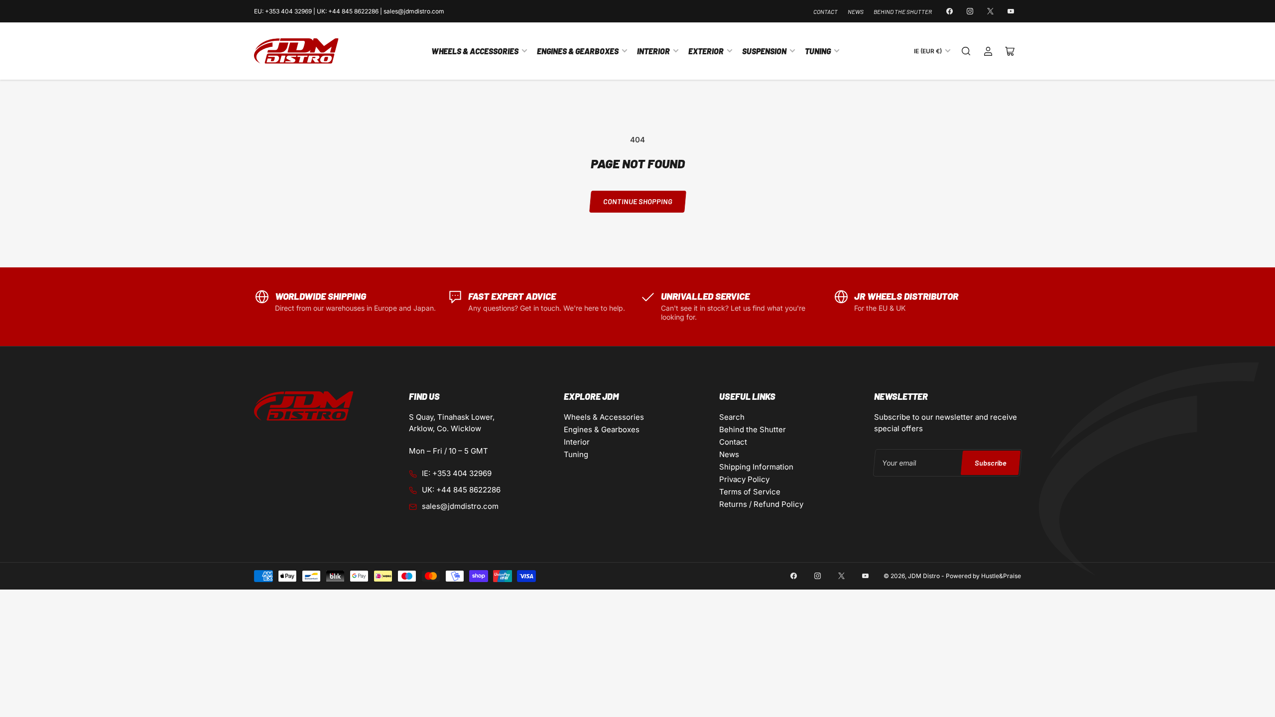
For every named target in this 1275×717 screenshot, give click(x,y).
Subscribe (990, 463)
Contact (825, 11)
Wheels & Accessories (474, 51)
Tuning (818, 51)
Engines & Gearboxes (578, 51)
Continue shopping (637, 201)
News (856, 11)
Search (732, 417)
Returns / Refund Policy (761, 504)
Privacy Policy (744, 479)
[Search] (966, 51)
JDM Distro (924, 576)
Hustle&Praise (1001, 576)
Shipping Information (756, 467)
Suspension (764, 51)
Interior (653, 51)
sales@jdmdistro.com (460, 506)
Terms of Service (749, 491)
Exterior (706, 51)
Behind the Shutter (903, 11)
